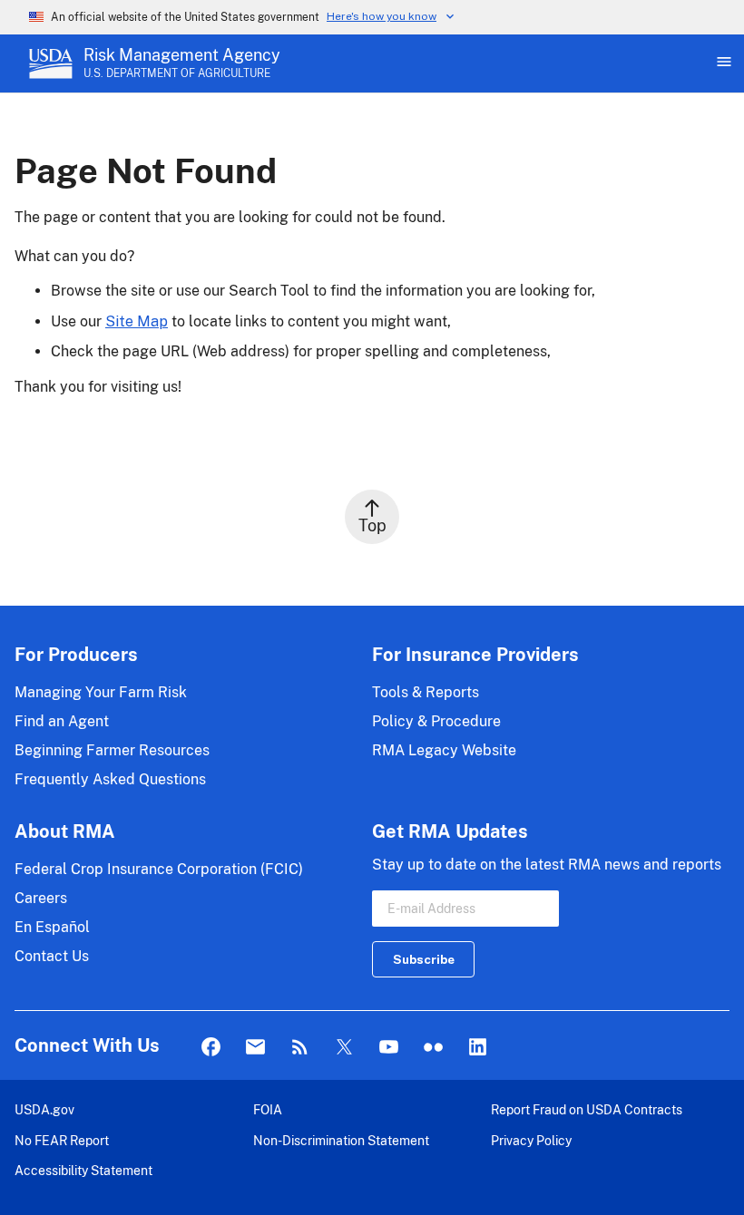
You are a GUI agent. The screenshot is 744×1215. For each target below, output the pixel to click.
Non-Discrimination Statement (341, 1140)
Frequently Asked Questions (110, 779)
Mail (255, 1047)
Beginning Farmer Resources (112, 750)
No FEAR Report (62, 1140)
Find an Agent (62, 721)
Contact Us (52, 956)
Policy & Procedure (436, 721)
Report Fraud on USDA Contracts (586, 1109)
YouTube (388, 1047)
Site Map (136, 321)
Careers (41, 898)
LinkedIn (477, 1047)
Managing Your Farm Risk (101, 692)
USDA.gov (44, 1109)
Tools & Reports (425, 692)
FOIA (267, 1109)
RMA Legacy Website (444, 750)
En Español (52, 927)
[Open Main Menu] (722, 63)
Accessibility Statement (83, 1170)
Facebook (211, 1047)
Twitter (344, 1047)
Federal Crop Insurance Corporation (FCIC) (159, 869)
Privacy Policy (531, 1140)
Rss (300, 1047)
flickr (433, 1047)
